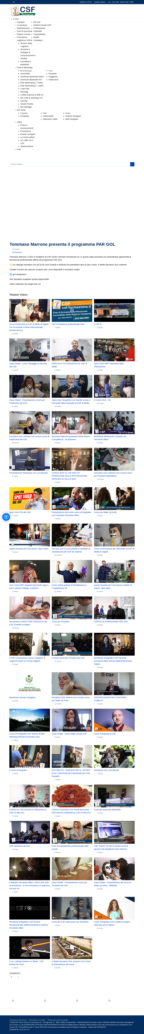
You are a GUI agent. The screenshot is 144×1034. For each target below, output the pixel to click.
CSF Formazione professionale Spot (68, 324)
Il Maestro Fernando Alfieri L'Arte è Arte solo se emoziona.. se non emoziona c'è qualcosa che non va (29, 885)
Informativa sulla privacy (18, 1020)
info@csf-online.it (100, 2)
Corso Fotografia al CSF (105, 734)
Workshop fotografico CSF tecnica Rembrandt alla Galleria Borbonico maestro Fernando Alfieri (28, 925)
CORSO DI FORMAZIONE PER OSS (111, 621)
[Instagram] (24, 2)
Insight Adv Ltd (24, 1029)
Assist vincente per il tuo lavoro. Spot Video (28, 549)
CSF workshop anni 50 (19, 846)
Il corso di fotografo (18, 770)
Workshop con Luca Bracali (106, 770)
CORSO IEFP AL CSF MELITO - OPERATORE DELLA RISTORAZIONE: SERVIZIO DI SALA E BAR (70, 476)
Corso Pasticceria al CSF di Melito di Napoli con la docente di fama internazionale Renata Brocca (28, 327)
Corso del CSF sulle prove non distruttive (70, 922)
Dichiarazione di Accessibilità (58, 1020)
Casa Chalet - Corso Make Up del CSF (69, 734)
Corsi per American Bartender (107, 810)
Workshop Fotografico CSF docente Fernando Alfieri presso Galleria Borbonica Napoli (113, 661)
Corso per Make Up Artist (105, 512)
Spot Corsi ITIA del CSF (20, 512)
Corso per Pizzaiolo (60, 621)
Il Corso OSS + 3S (102, 400)
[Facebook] (10, 2)
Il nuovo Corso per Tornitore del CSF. (68, 658)
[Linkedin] (21, 2)
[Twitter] (14, 2)
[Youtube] (17, 2)
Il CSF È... (98, 324)
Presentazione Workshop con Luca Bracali (28, 473)
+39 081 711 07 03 (85, 2)
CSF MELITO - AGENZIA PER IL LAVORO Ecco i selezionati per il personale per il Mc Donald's (71, 773)
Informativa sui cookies (37, 1020)
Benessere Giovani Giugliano (22, 697)
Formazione (17, 252)
